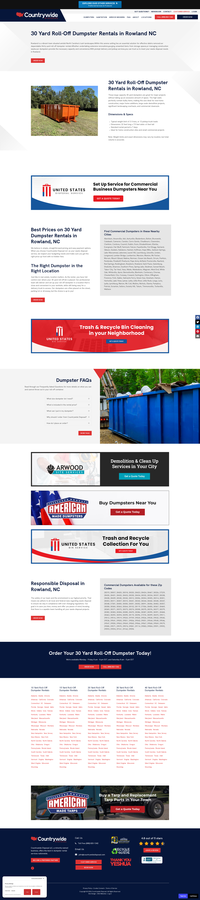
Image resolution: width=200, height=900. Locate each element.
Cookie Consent (98, 888)
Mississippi (35, 726)
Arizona (47, 696)
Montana (50, 726)
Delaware (47, 703)
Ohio (32, 744)
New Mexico (35, 737)
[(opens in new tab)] (100, 192)
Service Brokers (117, 17)
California (42, 699)
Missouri (43, 726)
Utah (47, 756)
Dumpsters (89, 17)
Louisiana (42, 714)
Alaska (40, 696)
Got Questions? (141, 12)
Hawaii (46, 707)
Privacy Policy (87, 888)
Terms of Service (111, 888)
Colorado (50, 699)
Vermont (34, 759)
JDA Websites (101, 894)
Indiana (39, 711)
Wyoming (34, 767)
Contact (167, 12)
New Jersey (48, 733)
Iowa (44, 711)
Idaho (52, 707)
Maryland (34, 718)
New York (44, 737)
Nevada (42, 729)
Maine (49, 714)
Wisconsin (45, 763)
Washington (49, 759)
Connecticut (35, 703)
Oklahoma (39, 744)
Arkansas (34, 699)
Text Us (183, 896)
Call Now (193, 896)
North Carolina (36, 741)
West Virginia (36, 763)
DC (42, 703)
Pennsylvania (35, 748)
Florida (33, 707)
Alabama (34, 696)
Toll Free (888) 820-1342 (88, 843)
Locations (146, 17)
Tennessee (35, 756)
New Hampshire (37, 733)
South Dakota (47, 752)
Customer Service (182, 12)
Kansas (50, 711)
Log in (110, 894)
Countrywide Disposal (99, 891)
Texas (42, 756)
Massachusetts (44, 718)
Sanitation (101, 17)
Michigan (34, 722)
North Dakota (47, 741)
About (136, 17)
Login (194, 12)
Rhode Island (46, 748)
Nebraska (34, 729)
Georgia (40, 707)
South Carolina (36, 752)
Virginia (41, 759)
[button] (68, 398)
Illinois (33, 711)
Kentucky (34, 714)
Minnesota (42, 722)
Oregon (46, 744)
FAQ (129, 17)
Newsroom (156, 12)
